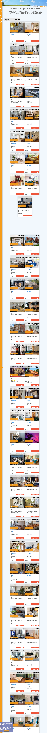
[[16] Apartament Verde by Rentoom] (32, 180)
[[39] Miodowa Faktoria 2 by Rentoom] (32, 459)
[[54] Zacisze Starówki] (17, 633)
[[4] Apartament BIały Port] (32, 49)
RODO (6, 729)
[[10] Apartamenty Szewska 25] (32, 114)
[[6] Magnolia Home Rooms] (32, 71)
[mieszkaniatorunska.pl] (1, 1)
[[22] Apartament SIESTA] (17, 284)
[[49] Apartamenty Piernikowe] (32, 568)
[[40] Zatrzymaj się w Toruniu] (17, 481)
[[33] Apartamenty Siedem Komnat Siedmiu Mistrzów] (32, 393)
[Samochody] (1, 18)
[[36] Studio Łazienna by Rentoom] (17, 437)
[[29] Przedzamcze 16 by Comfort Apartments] (32, 349)
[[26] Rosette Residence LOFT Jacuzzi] (17, 328)
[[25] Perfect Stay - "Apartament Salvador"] (32, 306)
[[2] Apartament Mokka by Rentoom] (32, 27)
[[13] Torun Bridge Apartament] (17, 158)
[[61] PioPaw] (32, 699)
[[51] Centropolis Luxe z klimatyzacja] (32, 590)
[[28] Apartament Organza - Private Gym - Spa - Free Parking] (17, 349)
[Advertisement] (25, 226)
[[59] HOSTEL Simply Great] (32, 677)
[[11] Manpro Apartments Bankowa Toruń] (17, 136)
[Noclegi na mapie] (1, 8)
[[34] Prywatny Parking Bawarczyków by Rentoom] (17, 415)
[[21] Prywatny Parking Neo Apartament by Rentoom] (32, 262)
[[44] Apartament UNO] (17, 524)
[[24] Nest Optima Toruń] (17, 306)
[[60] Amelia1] (17, 699)
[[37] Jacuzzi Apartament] (32, 437)
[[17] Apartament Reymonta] (25, 202)
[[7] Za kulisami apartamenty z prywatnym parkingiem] (17, 92)
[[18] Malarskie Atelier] (17, 240)
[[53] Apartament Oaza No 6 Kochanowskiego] (32, 612)
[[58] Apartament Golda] (17, 677)
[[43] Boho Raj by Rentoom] (32, 502)
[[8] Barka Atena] (32, 92)
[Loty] (1, 15)
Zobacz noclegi (20, 41)
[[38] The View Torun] (17, 459)
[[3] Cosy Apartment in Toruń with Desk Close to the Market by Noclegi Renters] (17, 49)
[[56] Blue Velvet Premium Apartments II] (17, 655)
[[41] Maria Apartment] (32, 481)
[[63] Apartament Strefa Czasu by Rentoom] (32, 721)
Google (6, 723)
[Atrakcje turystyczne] (1, 22)
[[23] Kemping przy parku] (32, 284)
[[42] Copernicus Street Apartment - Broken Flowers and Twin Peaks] (17, 502)
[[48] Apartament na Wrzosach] (17, 568)
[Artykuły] (1, 11)
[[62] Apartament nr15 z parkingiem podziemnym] (17, 721)
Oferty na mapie (43, 6)
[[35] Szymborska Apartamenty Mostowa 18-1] (32, 415)
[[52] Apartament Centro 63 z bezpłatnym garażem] (17, 612)
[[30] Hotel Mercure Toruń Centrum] (17, 371)
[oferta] (11, 35)
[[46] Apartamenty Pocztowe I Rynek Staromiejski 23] (17, 546)
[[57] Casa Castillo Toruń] (32, 655)
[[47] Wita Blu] (32, 546)
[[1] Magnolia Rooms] (17, 27)
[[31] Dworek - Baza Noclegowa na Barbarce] (32, 371)
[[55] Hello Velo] (32, 633)
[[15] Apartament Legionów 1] (17, 180)
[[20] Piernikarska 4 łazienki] (17, 262)
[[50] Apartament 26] (17, 590)
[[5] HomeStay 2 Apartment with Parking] (17, 71)
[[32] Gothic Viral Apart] (17, 393)
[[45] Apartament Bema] (32, 524)
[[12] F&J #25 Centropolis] (32, 136)
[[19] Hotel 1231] (32, 240)
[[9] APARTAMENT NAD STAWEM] (17, 114)
